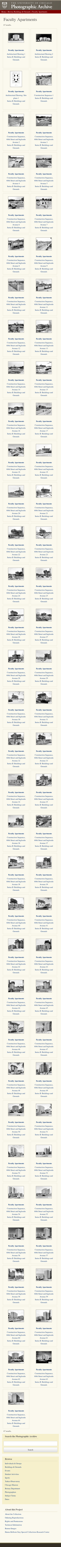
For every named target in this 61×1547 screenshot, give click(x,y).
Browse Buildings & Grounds (19, 11)
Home (3, 11)
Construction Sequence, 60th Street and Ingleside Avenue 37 (43, 840)
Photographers (10, 1492)
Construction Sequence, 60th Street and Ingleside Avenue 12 (16, 345)
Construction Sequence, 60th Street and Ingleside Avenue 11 (43, 304)
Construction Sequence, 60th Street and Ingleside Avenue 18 (16, 469)
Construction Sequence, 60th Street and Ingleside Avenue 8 (16, 263)
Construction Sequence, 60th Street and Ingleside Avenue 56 (16, 1252)
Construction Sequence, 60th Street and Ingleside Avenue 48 (16, 1087)
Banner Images (10, 1528)
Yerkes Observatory (12, 1481)
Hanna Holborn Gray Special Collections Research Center (27, 1532)
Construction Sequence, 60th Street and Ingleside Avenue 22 (16, 551)
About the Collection (13, 1514)
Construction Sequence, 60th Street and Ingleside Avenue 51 (43, 1129)
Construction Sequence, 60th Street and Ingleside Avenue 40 (16, 923)
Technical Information (13, 1525)
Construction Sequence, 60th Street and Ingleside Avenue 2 (16, 139)
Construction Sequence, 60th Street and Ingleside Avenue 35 (43, 799)
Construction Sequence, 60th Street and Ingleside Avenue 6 (16, 222)
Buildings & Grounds (13, 1467)
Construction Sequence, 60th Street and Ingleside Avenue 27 (43, 634)
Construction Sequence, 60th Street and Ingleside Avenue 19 (43, 469)
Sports (7, 1477)
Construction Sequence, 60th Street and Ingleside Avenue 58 (16, 1294)
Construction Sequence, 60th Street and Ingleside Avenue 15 (43, 387)
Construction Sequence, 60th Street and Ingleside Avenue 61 (43, 1335)
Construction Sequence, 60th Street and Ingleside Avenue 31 (43, 716)
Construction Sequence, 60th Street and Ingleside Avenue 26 (16, 634)
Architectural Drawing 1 (16, 54)
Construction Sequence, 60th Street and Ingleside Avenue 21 (43, 510)
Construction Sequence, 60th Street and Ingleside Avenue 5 (43, 180)
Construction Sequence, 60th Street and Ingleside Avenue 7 (43, 222)
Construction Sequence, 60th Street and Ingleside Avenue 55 (43, 1211)
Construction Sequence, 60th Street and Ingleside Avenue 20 (16, 510)
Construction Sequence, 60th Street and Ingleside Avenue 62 (16, 1376)
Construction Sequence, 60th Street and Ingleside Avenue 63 (43, 1376)
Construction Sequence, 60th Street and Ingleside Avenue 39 (43, 881)
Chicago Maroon (11, 1485)
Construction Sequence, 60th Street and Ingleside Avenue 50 (16, 1129)
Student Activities (12, 1474)
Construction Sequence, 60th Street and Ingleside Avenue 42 (16, 964)
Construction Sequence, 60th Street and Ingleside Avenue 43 (43, 964)
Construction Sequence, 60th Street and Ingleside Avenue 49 (43, 1087)
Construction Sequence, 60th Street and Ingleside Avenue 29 (43, 675)
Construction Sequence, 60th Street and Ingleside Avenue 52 (16, 1170)
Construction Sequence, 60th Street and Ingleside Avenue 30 (16, 716)
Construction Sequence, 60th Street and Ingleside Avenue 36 (16, 840)
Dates (7, 1499)
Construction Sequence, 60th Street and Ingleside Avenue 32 (16, 758)
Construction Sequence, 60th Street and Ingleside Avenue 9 (43, 263)
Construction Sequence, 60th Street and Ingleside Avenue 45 (43, 1005)
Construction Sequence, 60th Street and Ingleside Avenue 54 (16, 1211)
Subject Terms (10, 1495)
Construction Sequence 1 (43, 95)
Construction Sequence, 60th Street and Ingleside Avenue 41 (43, 923)
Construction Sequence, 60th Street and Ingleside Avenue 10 (16, 304)
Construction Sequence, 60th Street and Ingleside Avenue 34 (16, 799)
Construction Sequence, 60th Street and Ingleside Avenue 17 (43, 428)
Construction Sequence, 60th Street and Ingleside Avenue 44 (16, 1005)
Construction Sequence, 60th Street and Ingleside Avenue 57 (43, 1252)
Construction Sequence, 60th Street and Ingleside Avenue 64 (16, 1417)
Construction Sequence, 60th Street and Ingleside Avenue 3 (43, 139)
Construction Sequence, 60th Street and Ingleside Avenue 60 (16, 1335)
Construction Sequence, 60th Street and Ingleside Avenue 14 (16, 387)
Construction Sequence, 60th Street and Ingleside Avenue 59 (43, 1294)
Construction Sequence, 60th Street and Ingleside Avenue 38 (16, 881)
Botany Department (12, 1488)
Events (7, 1470)
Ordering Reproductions (14, 1517)
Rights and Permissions (14, 1521)
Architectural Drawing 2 (44, 54)
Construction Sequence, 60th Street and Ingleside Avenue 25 (43, 593)
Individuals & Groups (13, 1463)
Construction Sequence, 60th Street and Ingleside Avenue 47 (43, 1046)
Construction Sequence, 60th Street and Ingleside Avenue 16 (16, 428)
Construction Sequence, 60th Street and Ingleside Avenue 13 (43, 345)
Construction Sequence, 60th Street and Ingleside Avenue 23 (43, 551)
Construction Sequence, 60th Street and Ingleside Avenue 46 (16, 1046)
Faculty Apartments (16, 50)
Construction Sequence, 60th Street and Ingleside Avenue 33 (43, 758)
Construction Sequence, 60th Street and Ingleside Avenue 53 (43, 1170)
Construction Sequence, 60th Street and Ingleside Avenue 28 (16, 675)
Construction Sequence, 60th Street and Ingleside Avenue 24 (16, 593)
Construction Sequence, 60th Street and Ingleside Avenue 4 (16, 180)
